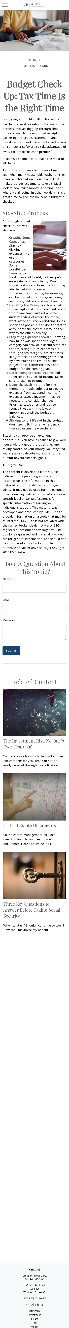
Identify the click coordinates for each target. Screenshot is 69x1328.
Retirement (34, 1310)
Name (7, 579)
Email (6, 600)
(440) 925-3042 (38, 1275)
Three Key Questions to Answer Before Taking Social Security (31, 910)
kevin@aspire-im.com (34, 1298)
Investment (34, 1314)
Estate (34, 1318)
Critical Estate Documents (29, 825)
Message (9, 620)
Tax (34, 1322)
